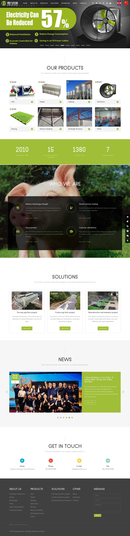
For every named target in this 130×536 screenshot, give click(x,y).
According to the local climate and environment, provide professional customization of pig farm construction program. (65, 319)
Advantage (13, 500)
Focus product (31, 228)
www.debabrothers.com (21, 524)
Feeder (42, 102)
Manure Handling (46, 129)
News (75, 494)
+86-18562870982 (50, 469)
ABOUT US (33, 3)
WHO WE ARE (65, 184)
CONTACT (83, 3)
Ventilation (101, 102)
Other (99, 129)
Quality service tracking (88, 204)
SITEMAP (42, 531)
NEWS (75, 3)
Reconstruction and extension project (103, 312)
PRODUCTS (44, 3)
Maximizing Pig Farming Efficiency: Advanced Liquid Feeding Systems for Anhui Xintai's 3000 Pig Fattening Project (101, 381)
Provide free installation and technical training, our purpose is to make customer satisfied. (97, 209)
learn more (29, 218)
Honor (11, 504)
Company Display (15, 510)
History (11, 497)
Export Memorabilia (16, 507)
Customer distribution (87, 228)
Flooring (14, 129)
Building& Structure (75, 129)
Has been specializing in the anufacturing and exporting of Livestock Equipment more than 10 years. (26, 319)
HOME (25, 3)
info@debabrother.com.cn (79, 469)
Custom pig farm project (65, 312)
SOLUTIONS (54, 3)
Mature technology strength (37, 204)
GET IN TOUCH (65, 446)
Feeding (71, 102)
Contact (76, 500)
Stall (12, 102)
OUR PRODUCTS (65, 68)
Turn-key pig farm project (27, 312)
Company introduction (17, 494)
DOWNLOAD (65, 3)
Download (76, 497)
